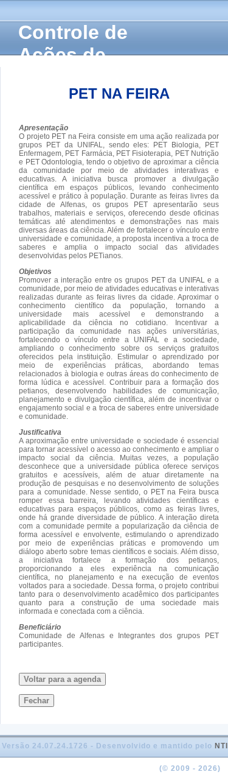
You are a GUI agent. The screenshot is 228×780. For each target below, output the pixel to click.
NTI (221, 746)
